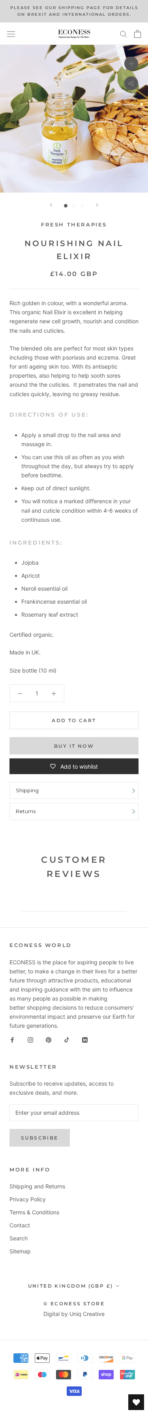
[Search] (123, 33)
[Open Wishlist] (136, 1402)
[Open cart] (137, 34)
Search (18, 1238)
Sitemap (20, 1251)
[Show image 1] (65, 206)
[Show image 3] (82, 206)
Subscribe (39, 1138)
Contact (19, 1225)
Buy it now (74, 746)
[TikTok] (66, 1039)
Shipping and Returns (37, 1186)
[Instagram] (30, 1039)
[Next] (97, 205)
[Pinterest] (48, 1039)
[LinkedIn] (85, 1039)
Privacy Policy (27, 1199)
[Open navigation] (11, 34)
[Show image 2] (74, 206)
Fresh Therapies (74, 224)
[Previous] (51, 205)
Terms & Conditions (34, 1212)
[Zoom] (131, 63)
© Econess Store (74, 1304)
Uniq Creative (87, 1313)
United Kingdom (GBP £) (70, 1286)
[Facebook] (12, 1039)
